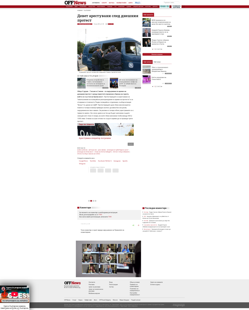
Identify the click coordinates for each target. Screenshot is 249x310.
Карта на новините (156, 282)
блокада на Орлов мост (85, 152)
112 (115, 6)
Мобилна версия (94, 293)
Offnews (96, 3)
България (69, 6)
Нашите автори (138, 6)
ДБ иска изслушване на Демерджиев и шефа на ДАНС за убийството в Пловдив (128, 83)
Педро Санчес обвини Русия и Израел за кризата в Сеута (160, 42)
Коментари (85, 207)
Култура (148, 6)
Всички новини (157, 54)
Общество (91, 6)
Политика (83, 6)
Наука (111, 3)
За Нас (111, 287)
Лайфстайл (121, 3)
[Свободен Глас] (164, 7)
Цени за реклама (94, 287)
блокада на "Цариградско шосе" (117, 150)
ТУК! (110, 217)
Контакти (92, 282)
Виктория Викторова (84, 24)
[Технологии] (137, 3)
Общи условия (135, 282)
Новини (79, 10)
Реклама (91, 284)
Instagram (117, 161)
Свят (76, 6)
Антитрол (147, 229)
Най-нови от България (89, 76)
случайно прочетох (150, 225)
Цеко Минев (102, 150)
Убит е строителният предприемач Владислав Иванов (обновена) (160, 70)
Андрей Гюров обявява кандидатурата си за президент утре (161, 32)
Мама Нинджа (124, 300)
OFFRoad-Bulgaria (105, 300)
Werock (115, 300)
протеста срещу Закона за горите (88, 154)
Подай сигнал (135, 300)
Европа (155, 6)
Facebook (101, 161)
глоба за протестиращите (103, 152)
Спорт (104, 3)
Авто (130, 3)
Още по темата (86, 124)
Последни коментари (156, 208)
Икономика (101, 6)
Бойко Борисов (82, 150)
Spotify (125, 161)
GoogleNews (83, 161)
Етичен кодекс (155, 284)
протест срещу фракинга (121, 152)
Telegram (82, 163)
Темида (109, 6)
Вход (111, 282)
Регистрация (113, 284)
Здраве (128, 6)
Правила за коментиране (134, 285)
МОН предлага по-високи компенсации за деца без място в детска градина (161, 23)
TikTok (107, 161)
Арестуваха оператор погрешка (95, 138)
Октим (146, 212)
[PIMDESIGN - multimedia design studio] (178, 306)
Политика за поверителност (135, 289)
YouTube (92, 161)
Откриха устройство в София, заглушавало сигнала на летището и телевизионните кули (96, 83)
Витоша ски (93, 150)
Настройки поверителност (135, 294)
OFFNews (67, 300)
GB (145, 216)
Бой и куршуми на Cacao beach (159, 78)
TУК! (100, 215)
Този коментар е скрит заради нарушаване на (97, 230)
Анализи (121, 6)
